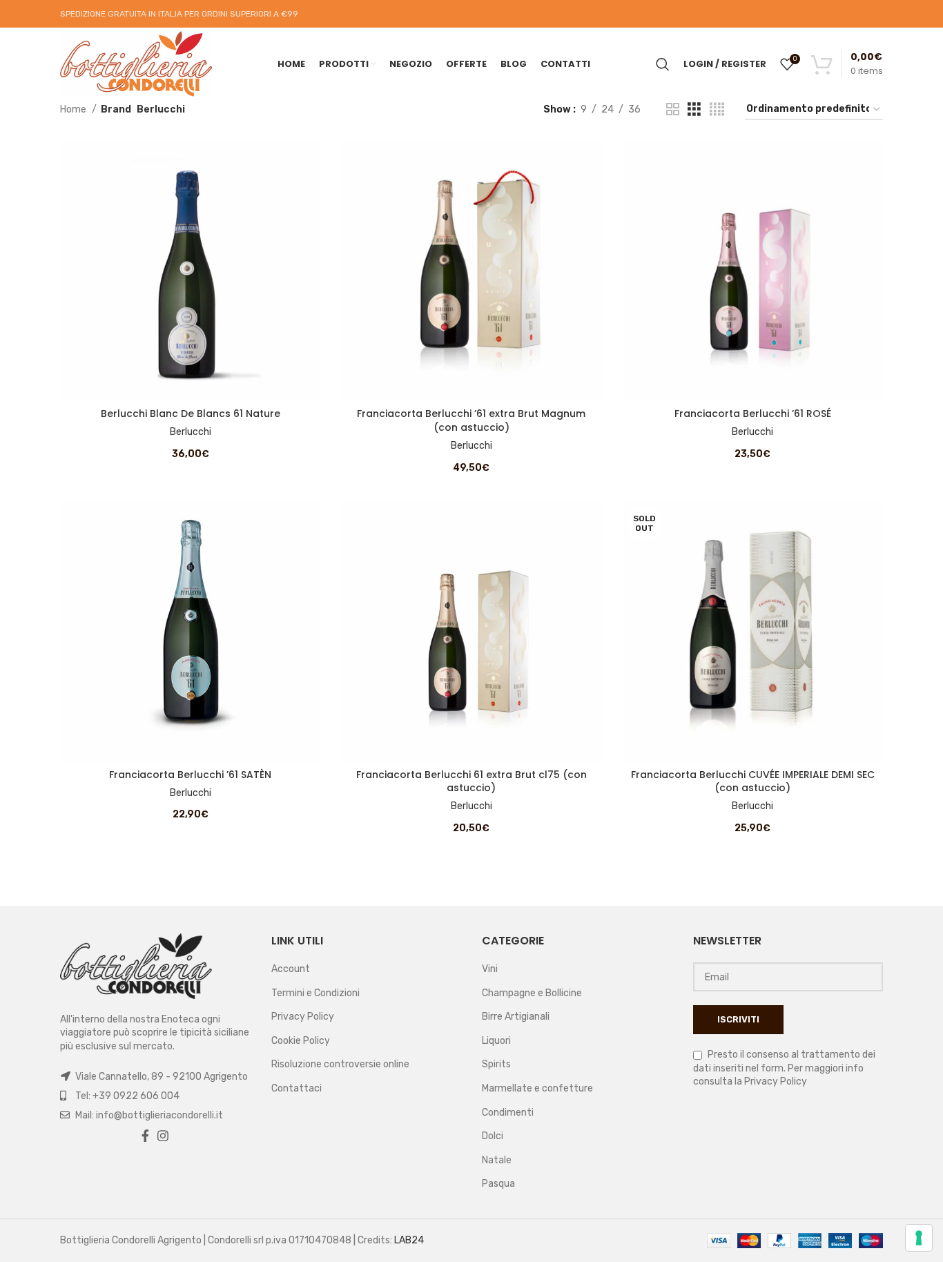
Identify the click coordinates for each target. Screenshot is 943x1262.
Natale (497, 1160)
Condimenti (508, 1112)
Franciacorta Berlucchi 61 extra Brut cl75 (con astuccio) (471, 781)
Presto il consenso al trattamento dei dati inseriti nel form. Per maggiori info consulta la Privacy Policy (784, 1068)
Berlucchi (190, 432)
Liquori (496, 1041)
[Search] (663, 64)
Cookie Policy (300, 1041)
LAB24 (409, 1240)
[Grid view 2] (672, 110)
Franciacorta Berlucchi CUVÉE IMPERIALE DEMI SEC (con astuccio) (753, 781)
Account (290, 969)
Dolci (492, 1136)
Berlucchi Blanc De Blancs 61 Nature (190, 413)
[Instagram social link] (163, 1135)
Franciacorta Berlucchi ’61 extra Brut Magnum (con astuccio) (471, 420)
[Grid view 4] (717, 110)
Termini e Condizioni (315, 993)
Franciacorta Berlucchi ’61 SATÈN (190, 775)
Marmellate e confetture (537, 1088)
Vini (490, 969)
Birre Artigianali (516, 1016)
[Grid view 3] (694, 110)
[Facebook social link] (145, 1135)
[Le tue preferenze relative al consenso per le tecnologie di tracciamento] (919, 1238)
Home (74, 109)
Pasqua (498, 1184)
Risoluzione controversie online (340, 1064)
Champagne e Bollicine (532, 993)
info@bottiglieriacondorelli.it (159, 1115)
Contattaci (296, 1088)
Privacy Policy (302, 1016)
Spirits (496, 1064)
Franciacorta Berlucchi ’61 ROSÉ (752, 413)
